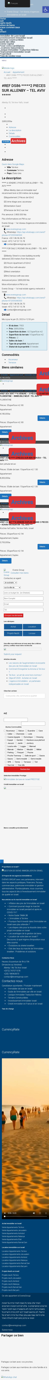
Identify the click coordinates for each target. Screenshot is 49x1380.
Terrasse (12, 362)
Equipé (10, 740)
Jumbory (30, 743)
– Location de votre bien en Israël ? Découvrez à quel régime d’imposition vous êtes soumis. (26, 939)
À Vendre (4, 375)
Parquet (20, 753)
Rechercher (25, 769)
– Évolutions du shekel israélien (20, 945)
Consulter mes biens (20, 573)
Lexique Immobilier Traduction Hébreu (24, 995)
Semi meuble (36, 759)
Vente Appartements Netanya (13, 1236)
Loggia (23, 746)
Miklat (39, 749)
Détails (12, 133)
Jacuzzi (11, 743)
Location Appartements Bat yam (14, 1266)
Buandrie (31, 731)
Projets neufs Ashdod (10, 1281)
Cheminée (20, 734)
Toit (36, 762)
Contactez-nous (12, 981)
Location (32, 626)
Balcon (21, 731)
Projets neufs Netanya (10, 1284)
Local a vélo (12, 746)
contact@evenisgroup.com (16, 977)
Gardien (20, 740)
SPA (9, 762)
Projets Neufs (13, 633)
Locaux (32, 633)
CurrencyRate (10, 1029)
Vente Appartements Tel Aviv (13, 1227)
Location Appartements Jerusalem (15, 1254)
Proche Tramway (14, 756)
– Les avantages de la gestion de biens (24, 933)
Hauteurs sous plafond (36, 740)
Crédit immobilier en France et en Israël (25, 1004)
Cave (41, 731)
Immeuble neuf (30, 375)
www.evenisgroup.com (16, 229)
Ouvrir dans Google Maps (13, 164)
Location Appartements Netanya (14, 1260)
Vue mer (11, 765)
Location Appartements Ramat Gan (16, 1263)
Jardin (20, 743)
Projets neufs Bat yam (10, 1290)
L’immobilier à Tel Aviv (18, 918)
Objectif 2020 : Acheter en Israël (23, 678)
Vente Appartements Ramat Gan (14, 1242)
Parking (11, 753)
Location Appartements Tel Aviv (14, 1251)
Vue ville (21, 765)
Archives (22, 437)
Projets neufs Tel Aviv (10, 1275)
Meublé (30, 749)
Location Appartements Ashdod (14, 1257)
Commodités (14, 136)
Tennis (17, 762)
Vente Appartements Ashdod (13, 1233)
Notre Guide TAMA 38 (18, 915)
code (30, 734)
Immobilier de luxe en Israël (20, 988)
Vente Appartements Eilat (11, 1239)
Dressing (39, 737)
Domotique (28, 737)
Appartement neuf (16, 375)
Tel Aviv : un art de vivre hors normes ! (25, 675)
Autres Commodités (13, 727)
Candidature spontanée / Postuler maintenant (22, 985)
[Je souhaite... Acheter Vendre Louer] (10, 582)
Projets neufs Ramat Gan (12, 1287)
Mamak (11, 749)
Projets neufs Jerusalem (11, 1278)
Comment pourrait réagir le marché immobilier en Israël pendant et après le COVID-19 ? (24, 909)
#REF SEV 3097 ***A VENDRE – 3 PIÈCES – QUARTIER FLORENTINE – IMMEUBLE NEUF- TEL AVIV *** (24, 394)
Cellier (10, 734)
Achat (13, 626)
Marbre (20, 749)
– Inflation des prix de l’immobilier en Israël (25, 903)
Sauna (42, 756)
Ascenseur (13, 359)
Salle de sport (30, 756)
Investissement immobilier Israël (22, 1001)
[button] (7, 1340)
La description (15, 130)
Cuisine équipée (14, 737)
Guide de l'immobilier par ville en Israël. (25, 991)
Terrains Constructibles (18, 998)
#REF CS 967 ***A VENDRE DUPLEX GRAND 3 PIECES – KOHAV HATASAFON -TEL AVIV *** (24, 523)
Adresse (12, 127)
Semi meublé (21, 759)
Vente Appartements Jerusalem (14, 1230)
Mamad (33, 746)
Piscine (30, 753)
